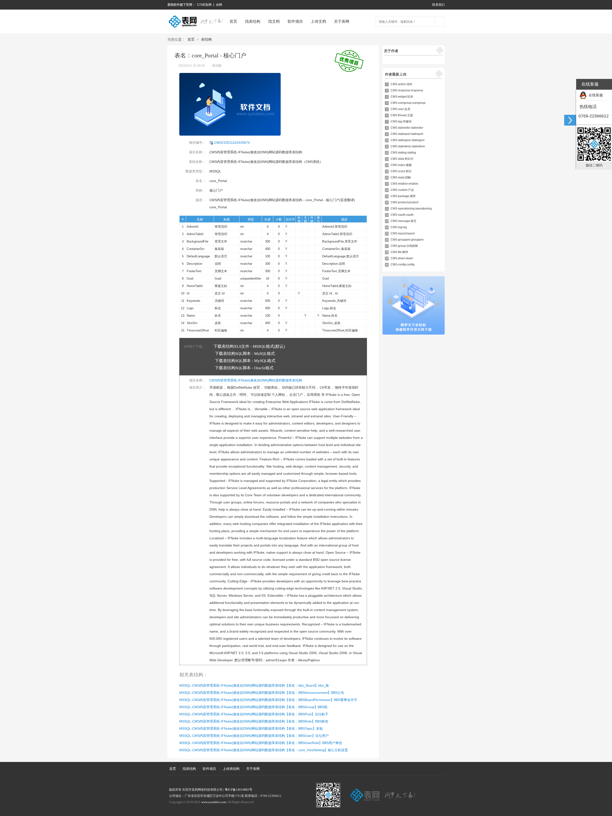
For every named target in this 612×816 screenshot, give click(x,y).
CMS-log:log (399, 227)
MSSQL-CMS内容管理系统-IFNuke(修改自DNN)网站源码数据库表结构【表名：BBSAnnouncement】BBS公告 (261, 693)
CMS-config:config (403, 264)
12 (386, 152)
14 (386, 165)
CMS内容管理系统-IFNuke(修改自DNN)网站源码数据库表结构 (255, 152)
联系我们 (438, 4)
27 (386, 246)
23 (386, 221)
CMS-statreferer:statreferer (408, 146)
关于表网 (341, 21)
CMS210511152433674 (231, 142)
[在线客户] (570, 120)
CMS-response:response (407, 90)
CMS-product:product (404, 202)
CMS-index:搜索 (401, 165)
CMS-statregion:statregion (408, 140)
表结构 (206, 39)
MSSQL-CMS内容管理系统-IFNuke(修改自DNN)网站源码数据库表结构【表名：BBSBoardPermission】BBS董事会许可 (268, 700)
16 (386, 177)
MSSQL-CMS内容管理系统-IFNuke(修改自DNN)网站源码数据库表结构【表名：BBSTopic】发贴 (251, 728)
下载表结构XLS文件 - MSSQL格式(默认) (249, 346)
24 (386, 227)
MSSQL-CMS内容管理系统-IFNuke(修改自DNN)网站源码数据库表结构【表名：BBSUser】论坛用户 (254, 736)
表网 (219, 4)
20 (386, 202)
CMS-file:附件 (399, 252)
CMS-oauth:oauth (402, 214)
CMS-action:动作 (401, 84)
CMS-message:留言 (403, 221)
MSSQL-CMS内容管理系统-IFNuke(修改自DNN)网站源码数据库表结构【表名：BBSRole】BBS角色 (253, 721)
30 (386, 264)
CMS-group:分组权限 (404, 246)
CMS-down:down (402, 258)
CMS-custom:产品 (402, 190)
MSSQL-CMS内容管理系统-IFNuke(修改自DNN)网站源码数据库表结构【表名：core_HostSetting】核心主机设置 (263, 750)
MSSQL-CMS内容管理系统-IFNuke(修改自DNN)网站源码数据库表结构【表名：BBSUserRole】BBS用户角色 (260, 743)
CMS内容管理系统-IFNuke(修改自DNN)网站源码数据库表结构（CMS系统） (266, 162)
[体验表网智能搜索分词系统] (440, 22)
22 (386, 215)
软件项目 (295, 21)
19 (386, 196)
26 (386, 240)
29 (386, 258)
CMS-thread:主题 (402, 115)
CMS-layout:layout (403, 233)
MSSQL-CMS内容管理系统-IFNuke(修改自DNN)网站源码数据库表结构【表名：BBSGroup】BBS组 (253, 707)
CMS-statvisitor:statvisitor (407, 127)
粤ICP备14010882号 (238, 789)
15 (386, 171)
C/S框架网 (204, 4)
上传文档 (318, 21)
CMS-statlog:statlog (403, 152)
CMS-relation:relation (404, 183)
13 (386, 159)
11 (386, 146)
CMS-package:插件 (403, 196)
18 (386, 190)
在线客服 (595, 95)
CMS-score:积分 (401, 171)
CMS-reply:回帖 (401, 177)
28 (386, 252)
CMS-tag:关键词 (401, 121)
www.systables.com (213, 802)
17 (386, 184)
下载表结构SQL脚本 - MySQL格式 (245, 360)
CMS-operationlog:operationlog (411, 208)
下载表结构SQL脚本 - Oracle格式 (244, 368)
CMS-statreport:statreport (407, 134)
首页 (233, 21)
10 (386, 140)
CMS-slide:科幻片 (402, 158)
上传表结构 (231, 769)
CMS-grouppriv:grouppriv (407, 239)
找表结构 (252, 21)
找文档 (274, 21)
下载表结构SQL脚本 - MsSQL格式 (245, 353)
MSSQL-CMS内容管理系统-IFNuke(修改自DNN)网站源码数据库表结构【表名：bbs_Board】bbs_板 (254, 685)
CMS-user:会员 (400, 109)
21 (386, 208)
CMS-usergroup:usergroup (408, 103)
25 (386, 233)
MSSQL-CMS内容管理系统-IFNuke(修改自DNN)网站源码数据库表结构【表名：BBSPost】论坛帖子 (253, 714)
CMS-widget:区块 (402, 96)
